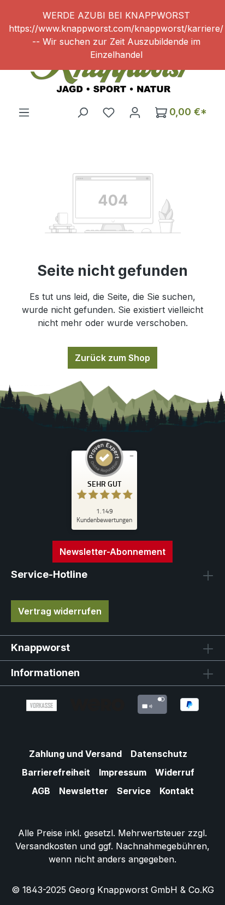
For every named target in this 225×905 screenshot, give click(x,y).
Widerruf (174, 772)
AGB (41, 790)
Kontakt (176, 790)
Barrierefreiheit (56, 772)
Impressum (122, 772)
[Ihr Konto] (135, 112)
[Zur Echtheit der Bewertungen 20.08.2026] (104, 527)
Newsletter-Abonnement (112, 551)
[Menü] (24, 112)
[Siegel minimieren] (131, 456)
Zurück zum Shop (112, 357)
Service (134, 790)
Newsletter (83, 790)
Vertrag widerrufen (60, 611)
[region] (112, 35)
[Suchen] (82, 112)
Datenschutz (159, 753)
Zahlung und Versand (75, 753)
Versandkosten (46, 846)
